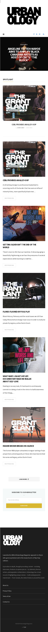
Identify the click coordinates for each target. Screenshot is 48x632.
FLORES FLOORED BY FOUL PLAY (16, 311)
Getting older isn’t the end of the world (19, 246)
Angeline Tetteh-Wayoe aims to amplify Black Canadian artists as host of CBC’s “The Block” (24, 54)
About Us (5, 585)
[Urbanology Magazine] (24, 16)
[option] (24, 106)
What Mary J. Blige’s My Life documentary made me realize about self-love (17, 379)
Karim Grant (20, 127)
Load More (23, 479)
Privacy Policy (7, 591)
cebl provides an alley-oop (24, 124)
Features (24, 44)
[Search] (43, 34)
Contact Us (6, 602)
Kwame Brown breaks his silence (18, 446)
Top (24, 627)
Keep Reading (9, 198)
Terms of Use (6, 596)
